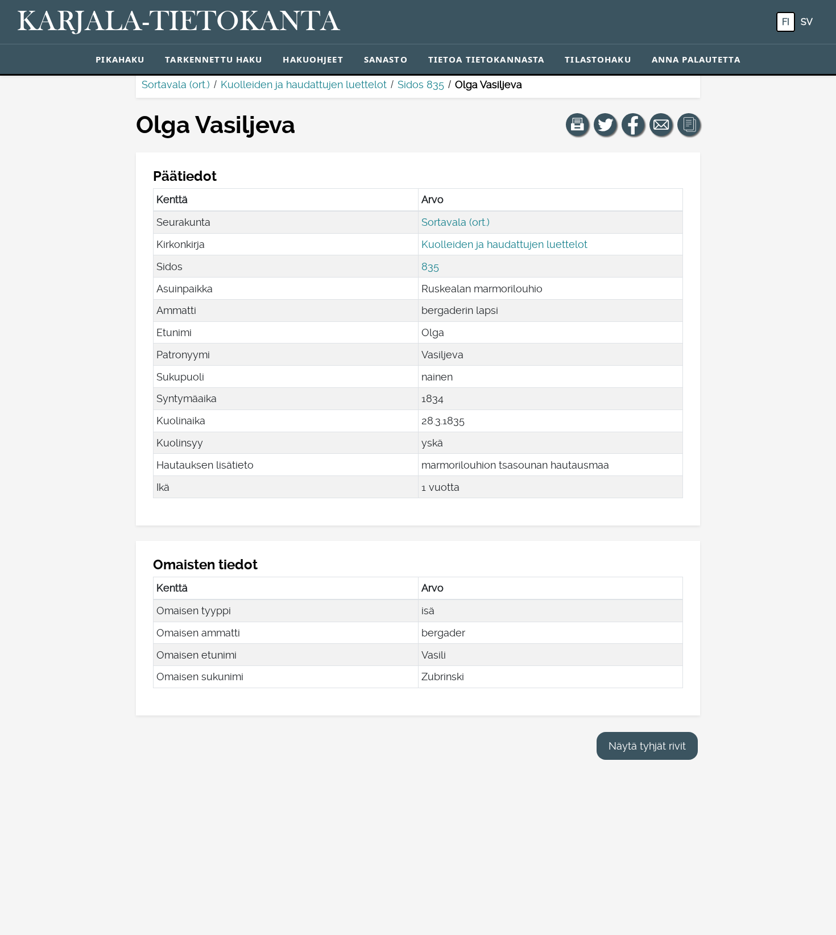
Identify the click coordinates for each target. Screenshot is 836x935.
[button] (577, 124)
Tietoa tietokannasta (486, 59)
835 (430, 266)
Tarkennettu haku (213, 59)
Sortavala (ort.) (176, 84)
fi (785, 21)
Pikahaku (120, 59)
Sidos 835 (421, 84)
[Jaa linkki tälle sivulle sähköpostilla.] (660, 124)
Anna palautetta (696, 59)
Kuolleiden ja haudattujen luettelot (304, 84)
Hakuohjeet (313, 59)
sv (807, 21)
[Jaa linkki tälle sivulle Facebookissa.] (633, 124)
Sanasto (386, 59)
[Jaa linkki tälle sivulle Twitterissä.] (605, 124)
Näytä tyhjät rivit (647, 746)
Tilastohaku (598, 59)
